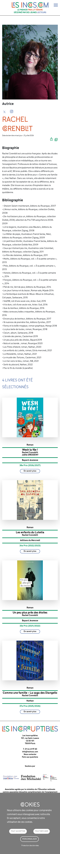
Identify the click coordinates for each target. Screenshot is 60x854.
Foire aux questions (30, 757)
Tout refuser (41, 831)
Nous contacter (30, 754)
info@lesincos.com (30, 752)
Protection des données (30, 846)
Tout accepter (18, 831)
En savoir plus (30, 471)
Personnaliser (29, 839)
